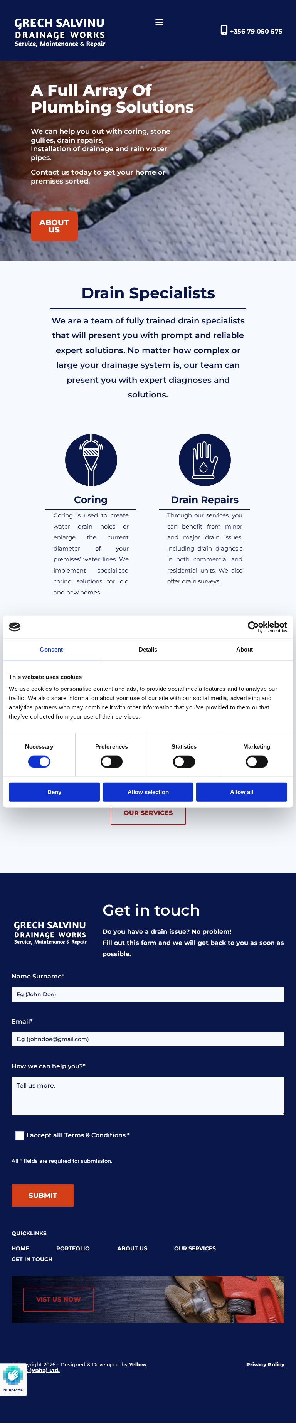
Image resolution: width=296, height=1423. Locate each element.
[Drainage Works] (68, 32)
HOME (20, 1248)
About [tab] (244, 649)
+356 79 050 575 (256, 31)
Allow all (241, 792)
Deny (54, 792)
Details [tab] (148, 649)
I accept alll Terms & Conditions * (78, 1135)
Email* (22, 1021)
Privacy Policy (265, 1364)
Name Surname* (38, 976)
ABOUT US (132, 1248)
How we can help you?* (49, 1066)
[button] (54, 226)
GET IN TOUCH (32, 1259)
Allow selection (148, 792)
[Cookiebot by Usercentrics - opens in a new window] (253, 627)
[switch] (112, 761)
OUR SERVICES (195, 1248)
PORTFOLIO (73, 1248)
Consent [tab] (51, 649)
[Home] (57, 932)
